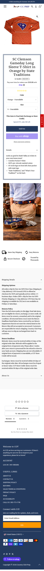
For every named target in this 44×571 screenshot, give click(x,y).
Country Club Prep (23, 565)
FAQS (5, 496)
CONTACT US (8, 479)
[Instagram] (6, 554)
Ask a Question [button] (23, 414)
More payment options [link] (22, 142)
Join (22, 525)
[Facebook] (4, 554)
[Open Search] (32, 7)
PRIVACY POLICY (9, 492)
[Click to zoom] (37, 16)
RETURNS (6, 486)
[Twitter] (12, 554)
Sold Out (22, 129)
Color (22, 95)
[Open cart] (40, 7)
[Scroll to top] (39, 564)
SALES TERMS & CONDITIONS (14, 489)
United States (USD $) (14, 534)
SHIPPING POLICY (10, 482)
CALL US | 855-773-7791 (11, 502)
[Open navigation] (5, 6)
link (27, 311)
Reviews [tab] (9, 419)
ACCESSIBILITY (9, 499)
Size (22, 105)
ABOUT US (7, 476)
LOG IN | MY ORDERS (11, 465)
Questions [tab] (22, 419)
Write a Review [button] (23, 408)
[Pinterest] (9, 554)
